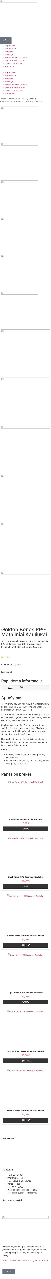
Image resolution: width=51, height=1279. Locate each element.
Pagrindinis (10, 45)
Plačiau (25, 829)
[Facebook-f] (5, 1207)
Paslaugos (9, 54)
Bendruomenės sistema (16, 57)
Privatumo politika (11, 1143)
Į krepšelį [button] (26, 945)
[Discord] (19, 1207)
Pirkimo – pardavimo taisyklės (16, 1148)
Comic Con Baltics (13, 63)
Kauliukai (23, 99)
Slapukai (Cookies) (11, 1158)
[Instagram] (12, 1207)
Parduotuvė (10, 48)
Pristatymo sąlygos (11, 1162)
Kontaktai (9, 66)
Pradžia (3, 99)
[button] (25, 69)
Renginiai (9, 51)
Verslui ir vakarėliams (15, 60)
